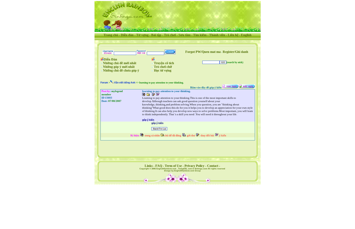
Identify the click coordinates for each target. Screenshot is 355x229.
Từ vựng (142, 35)
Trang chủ (111, 35)
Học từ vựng (162, 70)
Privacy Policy (194, 165)
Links (149, 165)
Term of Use (173, 165)
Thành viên (217, 35)
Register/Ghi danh (235, 52)
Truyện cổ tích (164, 63)
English (246, 35)
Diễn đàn (127, 35)
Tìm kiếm (199, 35)
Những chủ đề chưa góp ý (121, 70)
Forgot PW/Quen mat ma (203, 52)
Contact (212, 165)
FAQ (158, 165)
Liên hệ (233, 35)
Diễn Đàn (110, 59)
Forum (104, 82)
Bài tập (156, 35)
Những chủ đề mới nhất (119, 63)
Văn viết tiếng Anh (124, 82)
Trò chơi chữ (163, 66)
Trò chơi (170, 35)
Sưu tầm (184, 35)
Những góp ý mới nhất (119, 66)
